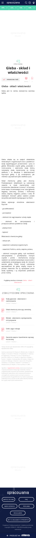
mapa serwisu (9, 506)
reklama (26, 506)
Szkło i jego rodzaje (13, 329)
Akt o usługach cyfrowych (18, 520)
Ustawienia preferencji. (27, 525)
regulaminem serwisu (13, 368)
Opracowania (18, 64)
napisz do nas (8, 499)
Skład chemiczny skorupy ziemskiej (18, 309)
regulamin (18, 513)
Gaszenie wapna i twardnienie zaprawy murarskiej (20, 338)
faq (26, 499)
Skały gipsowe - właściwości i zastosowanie (16, 300)
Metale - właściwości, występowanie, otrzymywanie (19, 319)
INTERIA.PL (13, 527)
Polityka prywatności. (15, 525)
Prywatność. (6, 525)
